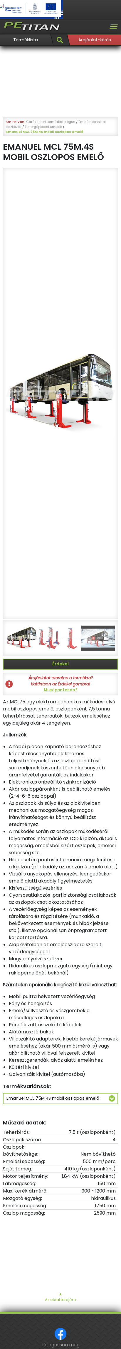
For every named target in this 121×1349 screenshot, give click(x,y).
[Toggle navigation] (113, 26)
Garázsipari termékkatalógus (50, 121)
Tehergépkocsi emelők (43, 126)
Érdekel (60, 664)
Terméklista (25, 40)
